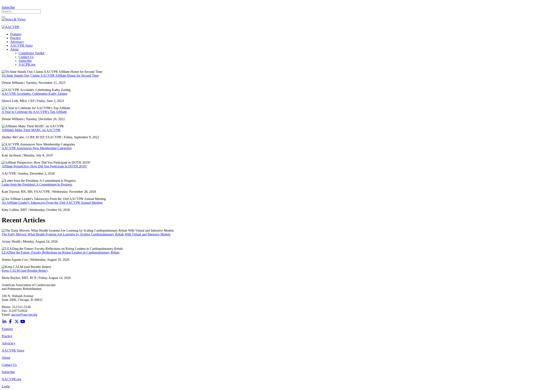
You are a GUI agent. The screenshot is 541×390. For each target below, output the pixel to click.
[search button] (3, 16)
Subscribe (8, 7)
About (6, 357)
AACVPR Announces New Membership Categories (37, 148)
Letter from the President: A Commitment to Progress (37, 184)
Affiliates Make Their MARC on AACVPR (31, 130)
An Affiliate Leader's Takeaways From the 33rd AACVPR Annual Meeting (52, 202)
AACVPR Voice (13, 350)
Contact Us (9, 365)
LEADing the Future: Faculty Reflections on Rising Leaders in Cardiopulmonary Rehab (60, 252)
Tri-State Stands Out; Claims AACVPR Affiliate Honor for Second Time (50, 75)
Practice (7, 336)
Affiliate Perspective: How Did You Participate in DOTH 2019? (44, 166)
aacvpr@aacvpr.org (24, 314)
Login (6, 386)
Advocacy (8, 343)
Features (7, 329)
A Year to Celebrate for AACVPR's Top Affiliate (34, 112)
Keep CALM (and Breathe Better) (25, 270)
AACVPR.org (11, 379)
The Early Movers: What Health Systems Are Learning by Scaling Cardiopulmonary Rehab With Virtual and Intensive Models (86, 234)
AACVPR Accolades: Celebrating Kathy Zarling (34, 93)
